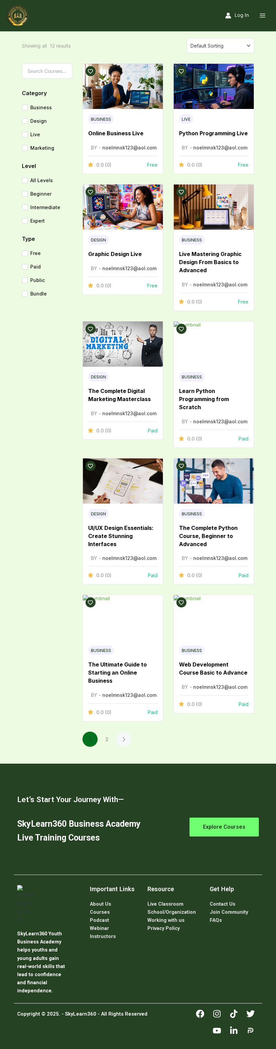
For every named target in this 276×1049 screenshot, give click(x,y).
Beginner (40, 194)
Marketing (42, 148)
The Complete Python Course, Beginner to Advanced (208, 535)
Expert (37, 221)
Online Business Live (115, 133)
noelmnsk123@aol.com (129, 147)
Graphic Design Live (115, 254)
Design (38, 121)
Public (37, 280)
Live (35, 134)
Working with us (165, 920)
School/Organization (171, 912)
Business (41, 107)
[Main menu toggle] (262, 15)
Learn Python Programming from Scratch (204, 399)
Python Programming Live (213, 133)
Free (35, 253)
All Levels (41, 180)
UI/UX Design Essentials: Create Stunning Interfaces (120, 535)
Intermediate (45, 207)
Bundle (38, 293)
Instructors (103, 936)
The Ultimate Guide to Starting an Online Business (117, 672)
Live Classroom (165, 904)
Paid (35, 267)
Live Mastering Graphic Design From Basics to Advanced (210, 262)
